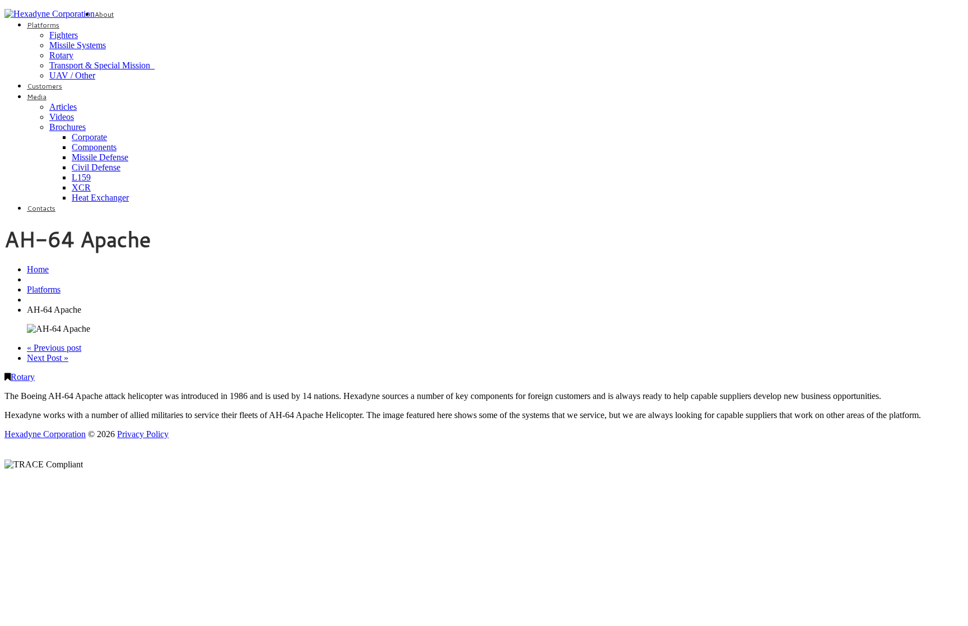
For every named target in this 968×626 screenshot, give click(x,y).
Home (38, 269)
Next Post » (47, 358)
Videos (61, 117)
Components (94, 147)
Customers (44, 86)
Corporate (89, 137)
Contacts (41, 208)
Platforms (43, 25)
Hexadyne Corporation (45, 434)
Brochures (67, 127)
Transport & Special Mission (102, 65)
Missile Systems (77, 45)
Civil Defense (96, 167)
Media (36, 96)
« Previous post (54, 348)
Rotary (61, 55)
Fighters (63, 35)
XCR (81, 187)
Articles (63, 107)
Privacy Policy (143, 434)
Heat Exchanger (100, 197)
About (104, 14)
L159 (81, 177)
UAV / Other (72, 75)
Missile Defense (100, 157)
